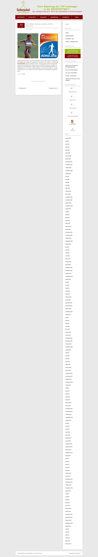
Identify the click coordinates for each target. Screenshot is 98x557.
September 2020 (69, 347)
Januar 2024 (68, 229)
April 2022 (68, 291)
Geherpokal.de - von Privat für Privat (34, 553)
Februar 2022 (68, 297)
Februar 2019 (68, 402)
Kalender (43, 17)
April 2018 (68, 432)
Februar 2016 (68, 508)
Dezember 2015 (69, 514)
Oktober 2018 (68, 414)
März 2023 (68, 258)
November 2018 (69, 411)
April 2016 (68, 502)
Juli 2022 (67, 282)
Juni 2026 (67, 144)
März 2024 (68, 223)
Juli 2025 (67, 176)
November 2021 (69, 305)
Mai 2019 (67, 394)
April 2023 (68, 255)
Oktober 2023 (68, 238)
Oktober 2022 (68, 273)
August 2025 (68, 173)
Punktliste (32, 17)
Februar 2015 (68, 543)
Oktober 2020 (68, 344)
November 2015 (69, 517)
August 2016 (68, 490)
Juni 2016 (67, 496)
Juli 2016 (67, 493)
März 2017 (68, 470)
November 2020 (69, 341)
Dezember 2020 (69, 338)
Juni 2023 (67, 250)
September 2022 (69, 276)
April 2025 (68, 185)
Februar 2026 (68, 156)
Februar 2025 (68, 191)
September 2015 (69, 523)
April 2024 (68, 220)
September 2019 (69, 382)
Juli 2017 (67, 458)
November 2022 (69, 270)
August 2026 (68, 138)
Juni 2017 (67, 461)
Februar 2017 (68, 473)
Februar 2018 (68, 438)
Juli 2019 (67, 388)
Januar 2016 (68, 511)
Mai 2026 (67, 147)
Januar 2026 (68, 158)
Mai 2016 (67, 499)
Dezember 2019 (69, 373)
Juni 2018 (67, 426)
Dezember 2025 (69, 161)
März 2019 (68, 399)
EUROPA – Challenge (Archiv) (72, 41)
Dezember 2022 (69, 267)
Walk (77, 17)
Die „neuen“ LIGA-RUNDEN (71, 72)
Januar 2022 (68, 300)
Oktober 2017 (68, 449)
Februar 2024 (68, 226)
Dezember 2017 (69, 443)
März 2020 (68, 364)
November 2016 (69, 482)
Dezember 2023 (69, 232)
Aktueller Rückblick (70, 35)
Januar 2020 (68, 370)
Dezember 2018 (69, 408)
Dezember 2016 (69, 479)
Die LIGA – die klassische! (71, 75)
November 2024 (69, 200)
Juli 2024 (67, 211)
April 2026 (68, 150)
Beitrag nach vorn (53, 88)
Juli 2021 (67, 317)
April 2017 (68, 467)
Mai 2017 (67, 464)
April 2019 (68, 396)
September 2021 (69, 311)
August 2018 (68, 420)
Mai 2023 (67, 252)
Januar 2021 (68, 335)
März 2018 (68, 435)
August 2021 (68, 314)
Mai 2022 (67, 288)
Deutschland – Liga (70, 38)
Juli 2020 (67, 352)
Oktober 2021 (68, 308)
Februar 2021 (68, 332)
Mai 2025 (67, 182)
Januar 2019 (68, 405)
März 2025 (68, 188)
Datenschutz (72, 553)
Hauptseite (21, 17)
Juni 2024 (67, 214)
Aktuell (23, 74)
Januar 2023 (68, 264)
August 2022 (68, 279)
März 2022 (68, 294)
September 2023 (69, 241)
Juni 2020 (67, 355)
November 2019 (69, 376)
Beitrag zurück (22, 88)
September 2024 (69, 205)
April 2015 (68, 538)
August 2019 (68, 385)
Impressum (78, 553)
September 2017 (69, 452)
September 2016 (69, 488)
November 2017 (69, 446)
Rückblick (66, 17)
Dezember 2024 (69, 197)
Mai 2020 (67, 358)
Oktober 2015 (68, 520)
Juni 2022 (67, 285)
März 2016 (68, 505)
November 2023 (69, 235)
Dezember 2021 (69, 302)
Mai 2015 (67, 535)
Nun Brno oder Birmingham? (72, 70)
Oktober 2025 (68, 167)
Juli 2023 (67, 247)
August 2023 (68, 244)
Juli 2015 (67, 529)
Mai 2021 (67, 323)
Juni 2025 (67, 179)
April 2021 (68, 326)
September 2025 (69, 170)
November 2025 (69, 164)
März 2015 (68, 540)
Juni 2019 (67, 391)
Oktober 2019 (68, 379)
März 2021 (68, 329)
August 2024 (68, 208)
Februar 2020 (68, 367)
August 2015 (68, 526)
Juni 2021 (67, 320)
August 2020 (68, 349)
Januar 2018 (68, 441)
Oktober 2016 (68, 485)
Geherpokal (54, 17)
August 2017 (68, 455)
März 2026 (68, 153)
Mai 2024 (67, 217)
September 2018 (69, 417)
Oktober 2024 (68, 203)
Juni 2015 (67, 532)
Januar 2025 (68, 194)
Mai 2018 (67, 429)
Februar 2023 (68, 261)
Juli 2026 (67, 141)
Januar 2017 (68, 476)
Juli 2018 (67, 423)
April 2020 (68, 361)
